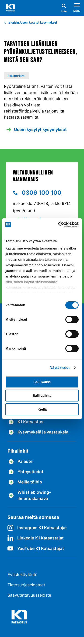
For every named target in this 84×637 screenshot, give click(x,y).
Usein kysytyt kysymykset (40, 129)
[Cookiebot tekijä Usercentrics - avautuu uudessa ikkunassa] (59, 224)
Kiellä (42, 409)
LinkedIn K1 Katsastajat (40, 537)
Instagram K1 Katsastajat (42, 527)
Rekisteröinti (16, 75)
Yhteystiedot (30, 471)
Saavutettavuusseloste (29, 595)
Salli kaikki (42, 382)
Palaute (25, 461)
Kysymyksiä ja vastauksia (43, 431)
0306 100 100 (40, 192)
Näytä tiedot (60, 368)
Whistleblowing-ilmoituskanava (34, 495)
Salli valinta (42, 396)
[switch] (72, 319)
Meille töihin (30, 481)
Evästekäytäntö (22, 574)
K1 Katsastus (30, 421)
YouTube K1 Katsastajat (40, 548)
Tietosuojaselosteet (26, 584)
